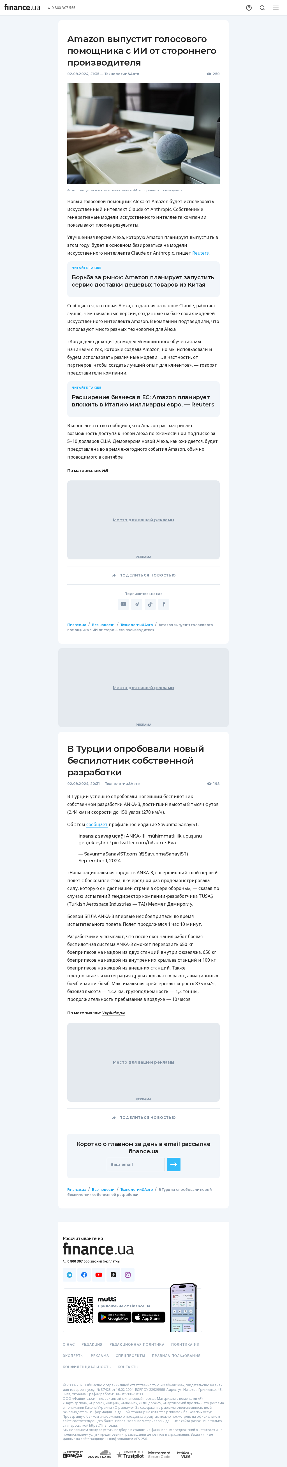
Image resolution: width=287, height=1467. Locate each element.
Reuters (200, 253)
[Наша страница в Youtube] (98, 1275)
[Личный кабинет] (249, 8)
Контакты (128, 1367)
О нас (69, 1345)
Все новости (103, 625)
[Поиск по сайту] (262, 8)
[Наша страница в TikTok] (113, 1275)
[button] (173, 1164)
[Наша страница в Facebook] (84, 1275)
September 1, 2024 (99, 860)
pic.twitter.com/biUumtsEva (144, 842)
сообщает (97, 824)
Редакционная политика (137, 1345)
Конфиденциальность (87, 1367)
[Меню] (276, 8)
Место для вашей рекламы (143, 519)
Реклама (100, 1356)
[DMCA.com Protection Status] (73, 1460)
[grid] (143, 926)
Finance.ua (76, 625)
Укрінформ (113, 1012)
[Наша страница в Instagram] (128, 1275)
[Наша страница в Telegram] (69, 1275)
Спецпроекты (130, 1356)
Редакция (92, 1345)
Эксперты (73, 1356)
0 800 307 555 (64, 8)
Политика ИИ (185, 1345)
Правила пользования (176, 1356)
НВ (105, 470)
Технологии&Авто (122, 74)
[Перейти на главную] (22, 7)
